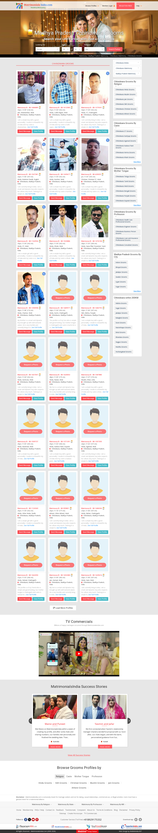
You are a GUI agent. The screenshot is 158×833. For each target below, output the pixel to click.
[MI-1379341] (95, 87)
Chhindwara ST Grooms (124, 131)
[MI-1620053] (63, 355)
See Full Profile (33, 127)
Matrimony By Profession (92, 804)
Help (138, 6)
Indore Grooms (121, 262)
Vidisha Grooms (121, 303)
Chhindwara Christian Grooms (126, 109)
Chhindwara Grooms (63, 63)
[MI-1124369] (31, 488)
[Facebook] (25, 819)
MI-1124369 (33, 508)
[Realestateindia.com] (61, 826)
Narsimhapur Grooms (123, 327)
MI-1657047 (33, 375)
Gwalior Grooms (121, 277)
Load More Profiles (64, 608)
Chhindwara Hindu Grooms (125, 90)
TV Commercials (90, 813)
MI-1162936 (33, 241)
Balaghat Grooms (122, 318)
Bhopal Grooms (121, 267)
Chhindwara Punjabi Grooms (126, 196)
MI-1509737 (33, 442)
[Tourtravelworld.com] (96, 826)
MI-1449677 (65, 174)
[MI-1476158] (95, 221)
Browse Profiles (91, 6)
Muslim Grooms (97, 783)
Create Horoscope (75, 813)
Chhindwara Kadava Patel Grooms (124, 147)
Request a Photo (63, 298)
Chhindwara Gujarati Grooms (126, 201)
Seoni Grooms (121, 323)
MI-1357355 (97, 442)
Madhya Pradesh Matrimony (126, 74)
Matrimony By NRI (117, 804)
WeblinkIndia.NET (136, 831)
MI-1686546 (97, 508)
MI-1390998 (33, 308)
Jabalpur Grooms (121, 272)
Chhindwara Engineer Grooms (126, 227)
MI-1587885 (97, 375)
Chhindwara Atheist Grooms (125, 114)
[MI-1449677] (63, 154)
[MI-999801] (63, 488)
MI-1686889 (33, 108)
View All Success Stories (79, 755)
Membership (28, 810)
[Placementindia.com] (26, 826)
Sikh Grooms (61, 783)
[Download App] (136, 819)
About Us (91, 810)
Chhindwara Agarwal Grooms (126, 141)
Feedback (60, 810)
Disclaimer (123, 810)
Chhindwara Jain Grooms (124, 99)
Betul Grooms (120, 332)
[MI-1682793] (94, 288)
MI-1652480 (65, 575)
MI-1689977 (65, 308)
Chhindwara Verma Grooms (125, 152)
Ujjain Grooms (121, 282)
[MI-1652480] (63, 555)
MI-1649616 (97, 575)
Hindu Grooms (45, 783)
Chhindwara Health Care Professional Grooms (124, 221)
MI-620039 (97, 174)
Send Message (24, 131)
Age (63, 45)
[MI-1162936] (31, 221)
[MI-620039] (95, 154)
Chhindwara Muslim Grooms (125, 94)
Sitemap (62, 813)
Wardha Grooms (121, 347)
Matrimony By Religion (41, 804)
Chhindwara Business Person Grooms (126, 232)
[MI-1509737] (31, 421)
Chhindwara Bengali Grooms (126, 191)
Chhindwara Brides (122, 63)
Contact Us (50, 810)
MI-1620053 (65, 375)
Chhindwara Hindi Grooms (125, 186)
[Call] (44, 73)
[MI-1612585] (63, 87)
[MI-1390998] (31, 288)
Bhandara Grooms (122, 337)
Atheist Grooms (79, 788)
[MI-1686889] (31, 87)
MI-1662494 (33, 575)
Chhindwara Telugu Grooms (125, 176)
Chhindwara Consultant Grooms (127, 245)
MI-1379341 (97, 108)
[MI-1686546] (94, 488)
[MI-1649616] (94, 555)
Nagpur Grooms (121, 342)
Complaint (81, 810)
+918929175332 (93, 819)
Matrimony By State (66, 804)
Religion (87, 45)
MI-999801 (65, 508)
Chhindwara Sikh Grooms (124, 104)
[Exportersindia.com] (131, 826)
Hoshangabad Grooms (123, 352)
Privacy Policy (134, 810)
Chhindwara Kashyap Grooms (126, 136)
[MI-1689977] (63, 288)
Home (18, 810)
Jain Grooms (113, 783)
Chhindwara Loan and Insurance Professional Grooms (127, 239)
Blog (116, 810)
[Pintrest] (37, 819)
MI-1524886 (65, 241)
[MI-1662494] (31, 555)
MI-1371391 (65, 442)
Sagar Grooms (121, 287)
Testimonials (70, 810)
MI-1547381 (33, 174)
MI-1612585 (65, 108)
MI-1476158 (97, 241)
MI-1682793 (97, 308)
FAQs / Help (39, 810)
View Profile (38, 131)
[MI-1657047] (31, 355)
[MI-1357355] (94, 421)
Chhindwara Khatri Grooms (125, 157)
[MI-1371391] (63, 421)
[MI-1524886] (63, 221)
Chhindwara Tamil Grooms (125, 181)
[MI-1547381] (31, 154)
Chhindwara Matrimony (124, 68)
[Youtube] (33, 819)
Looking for (40, 45)
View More (137, 162)
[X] (29, 819)
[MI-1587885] (94, 355)
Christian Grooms (78, 783)
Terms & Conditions (104, 810)
